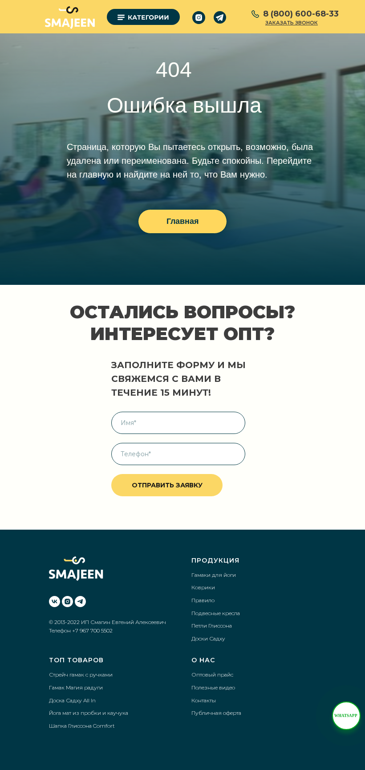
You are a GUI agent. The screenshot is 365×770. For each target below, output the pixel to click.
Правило (203, 600)
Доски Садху (208, 638)
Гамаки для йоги (213, 574)
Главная (182, 221)
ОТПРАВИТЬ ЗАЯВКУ (167, 485)
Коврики (203, 587)
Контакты (203, 700)
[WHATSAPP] (346, 715)
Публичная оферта (216, 712)
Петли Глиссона (211, 625)
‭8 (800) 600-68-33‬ (301, 14)
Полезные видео (213, 687)
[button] (291, 23)
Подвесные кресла (215, 613)
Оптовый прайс (212, 674)
